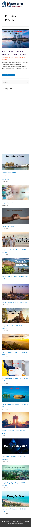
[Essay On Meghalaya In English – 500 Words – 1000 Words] (15, 472)
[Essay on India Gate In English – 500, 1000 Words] (15, 420)
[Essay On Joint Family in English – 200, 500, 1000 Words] (15, 240)
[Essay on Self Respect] (15, 216)
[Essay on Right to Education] (15, 192)
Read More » (8, 75)
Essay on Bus (5, 179)
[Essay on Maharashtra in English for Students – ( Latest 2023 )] (15, 342)
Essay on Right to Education (10, 203)
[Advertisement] (15, 107)
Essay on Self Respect (8, 226)
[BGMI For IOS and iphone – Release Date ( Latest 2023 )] (15, 446)
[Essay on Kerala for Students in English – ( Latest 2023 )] (15, 394)
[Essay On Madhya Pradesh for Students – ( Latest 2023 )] (15, 315)
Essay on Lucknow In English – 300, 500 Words (15, 302)
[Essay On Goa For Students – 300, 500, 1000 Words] (15, 499)
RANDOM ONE (15, 57)
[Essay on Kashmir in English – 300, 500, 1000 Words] (15, 266)
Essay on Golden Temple (9, 172)
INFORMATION (6, 57)
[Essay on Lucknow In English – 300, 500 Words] (15, 292)
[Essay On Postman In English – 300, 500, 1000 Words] (15, 368)
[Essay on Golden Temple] (15, 162)
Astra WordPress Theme (16, 523)
